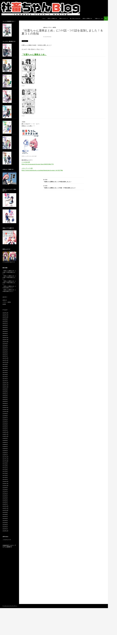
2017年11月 (5, 459)
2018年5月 (5, 446)
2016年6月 (5, 493)
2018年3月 (5, 450)
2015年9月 (5, 512)
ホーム (44, 18)
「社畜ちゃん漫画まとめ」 (34, 54)
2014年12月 (5, 531)
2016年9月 (5, 487)
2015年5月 (5, 520)
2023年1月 (5, 335)
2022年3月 (5, 352)
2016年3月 (5, 500)
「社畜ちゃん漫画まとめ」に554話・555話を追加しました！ (9, 277)
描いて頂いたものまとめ (75, 18)
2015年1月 (5, 528)
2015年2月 (5, 526)
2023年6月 (5, 325)
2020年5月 (5, 397)
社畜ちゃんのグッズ (63, 18)
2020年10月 (5, 387)
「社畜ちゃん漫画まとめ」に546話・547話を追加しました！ (59, 186)
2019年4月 (5, 424)
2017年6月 (5, 469)
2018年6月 (5, 444)
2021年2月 (5, 378)
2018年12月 (5, 432)
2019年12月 (5, 407)
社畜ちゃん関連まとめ (87, 18)
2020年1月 (5, 405)
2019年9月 (5, 413)
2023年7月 (5, 323)
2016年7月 (5, 491)
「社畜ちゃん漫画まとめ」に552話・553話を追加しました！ (9, 282)
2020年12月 (5, 382)
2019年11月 (5, 409)
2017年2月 (5, 477)
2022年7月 (5, 348)
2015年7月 (5, 516)
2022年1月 (5, 356)
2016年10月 (5, 485)
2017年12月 (5, 456)
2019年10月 (5, 411)
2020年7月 (5, 393)
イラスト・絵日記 (52, 27)
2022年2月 (5, 354)
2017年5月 (5, 471)
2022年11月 (5, 339)
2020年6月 (5, 395)
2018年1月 (5, 454)
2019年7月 (5, 417)
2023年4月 (5, 329)
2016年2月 (5, 502)
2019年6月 (5, 419)
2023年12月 (5, 313)
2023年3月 (5, 331)
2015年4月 (5, 522)
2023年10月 (5, 317)
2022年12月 (5, 337)
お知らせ (45, 27)
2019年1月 (5, 430)
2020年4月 (5, 399)
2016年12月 (5, 481)
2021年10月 (5, 362)
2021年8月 (5, 366)
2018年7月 (5, 442)
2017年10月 (5, 461)
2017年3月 (5, 475)
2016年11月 (5, 483)
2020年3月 (5, 401)
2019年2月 (5, 428)
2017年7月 (5, 467)
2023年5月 (5, 327)
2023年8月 (5, 321)
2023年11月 (5, 315)
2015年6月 (5, 518)
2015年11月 (5, 508)
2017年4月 (5, 473)
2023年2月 (5, 333)
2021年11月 (5, 360)
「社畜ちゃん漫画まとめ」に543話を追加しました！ (57, 180)
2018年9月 (5, 438)
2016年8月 (5, 489)
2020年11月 (5, 385)
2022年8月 (5, 345)
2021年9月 (5, 364)
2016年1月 (5, 504)
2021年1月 (5, 380)
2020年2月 (5, 403)
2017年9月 (5, 463)
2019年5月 (5, 422)
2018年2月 (5, 452)
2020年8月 (5, 391)
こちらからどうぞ (7, 539)
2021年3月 (5, 376)
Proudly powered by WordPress (10, 606)
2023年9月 (5, 319)
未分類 (4, 304)
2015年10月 (5, 510)
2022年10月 (5, 341)
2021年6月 (5, 370)
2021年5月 (5, 372)
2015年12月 (5, 506)
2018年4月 (5, 448)
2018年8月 (5, 440)
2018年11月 (5, 434)
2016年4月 (5, 498)
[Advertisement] (9, 577)
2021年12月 (5, 358)
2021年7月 (5, 368)
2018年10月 (5, 436)
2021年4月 (5, 374)
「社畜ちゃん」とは (98, 18)
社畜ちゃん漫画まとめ (52, 18)
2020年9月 (5, 389)
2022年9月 (5, 343)
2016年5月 (5, 496)
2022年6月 (5, 350)
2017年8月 (5, 465)
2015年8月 (5, 514)
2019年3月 (5, 426)
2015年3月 (5, 524)
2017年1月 (5, 479)
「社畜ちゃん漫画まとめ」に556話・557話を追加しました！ (9, 272)
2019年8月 (5, 415)
